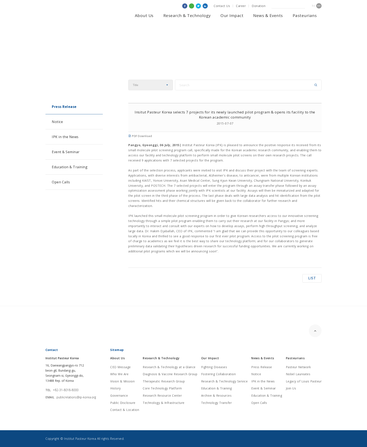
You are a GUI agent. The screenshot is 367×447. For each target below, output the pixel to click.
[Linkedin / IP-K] (205, 5)
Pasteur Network (298, 367)
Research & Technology (187, 15)
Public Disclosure (123, 403)
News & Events (268, 15)
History (115, 388)
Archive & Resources (216, 395)
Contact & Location (124, 410)
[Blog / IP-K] (191, 5)
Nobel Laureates (298, 374)
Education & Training (70, 167)
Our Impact (231, 15)
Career (241, 6)
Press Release (64, 106)
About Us (144, 15)
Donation (258, 6)
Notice (57, 121)
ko (313, 5)
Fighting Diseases (214, 367)
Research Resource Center (162, 395)
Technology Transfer (216, 403)
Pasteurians (305, 15)
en (318, 5)
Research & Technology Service (224, 381)
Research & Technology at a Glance (169, 367)
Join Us (291, 388)
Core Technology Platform (162, 388)
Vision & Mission (122, 381)
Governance (119, 395)
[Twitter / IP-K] (198, 5)
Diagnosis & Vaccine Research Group (170, 374)
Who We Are (119, 374)
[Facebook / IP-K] (184, 5)
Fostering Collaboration (218, 374)
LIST (312, 278)
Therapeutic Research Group (164, 381)
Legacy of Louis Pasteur (304, 381)
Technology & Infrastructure (164, 403)
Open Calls (61, 182)
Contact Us (222, 6)
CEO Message (120, 367)
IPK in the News (65, 136)
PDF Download (141, 136)
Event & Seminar (66, 152)
